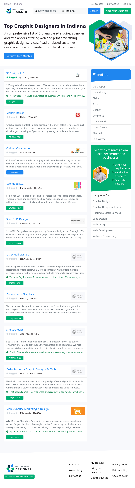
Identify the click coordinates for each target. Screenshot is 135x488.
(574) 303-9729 (15, 137)
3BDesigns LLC (15, 73)
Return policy (119, 470)
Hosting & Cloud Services (107, 212)
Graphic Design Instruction (108, 207)
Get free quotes (99, 477)
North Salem (100, 127)
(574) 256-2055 (15, 437)
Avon (95, 104)
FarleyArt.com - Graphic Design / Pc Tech (31, 369)
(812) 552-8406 (15, 243)
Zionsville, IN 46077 (29, 333)
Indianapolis (100, 86)
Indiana (18, 3)
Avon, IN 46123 (30, 77)
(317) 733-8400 (15, 358)
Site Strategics (15, 329)
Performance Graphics (20, 294)
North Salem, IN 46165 (31, 373)
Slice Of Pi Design (17, 219)
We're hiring (76, 470)
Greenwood (99, 121)
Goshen (97, 109)
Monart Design (15, 113)
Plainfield (98, 133)
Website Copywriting (104, 236)
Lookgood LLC (15, 183)
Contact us (75, 475)
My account (97, 462)
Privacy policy (119, 464)
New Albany (99, 92)
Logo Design (100, 218)
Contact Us (113, 3)
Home (7, 3)
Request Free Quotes (19, 56)
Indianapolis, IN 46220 (31, 188)
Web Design (99, 224)
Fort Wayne (99, 139)
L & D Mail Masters (17, 254)
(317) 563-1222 (15, 101)
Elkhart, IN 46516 (28, 117)
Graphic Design (101, 201)
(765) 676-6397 (15, 397)
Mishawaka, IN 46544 (30, 413)
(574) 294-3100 (15, 318)
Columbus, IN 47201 (30, 223)
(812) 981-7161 (15, 283)
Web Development (103, 230)
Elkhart (97, 98)
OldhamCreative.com (19, 148)
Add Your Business (117, 11)
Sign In (127, 3)
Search (94, 11)
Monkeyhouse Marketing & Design (27, 409)
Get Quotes (97, 3)
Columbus (98, 115)
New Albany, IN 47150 (31, 258)
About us (74, 464)
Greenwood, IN (27, 152)
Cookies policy (120, 475)
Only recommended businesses (19, 476)
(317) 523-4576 (15, 208)
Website (14, 172)
